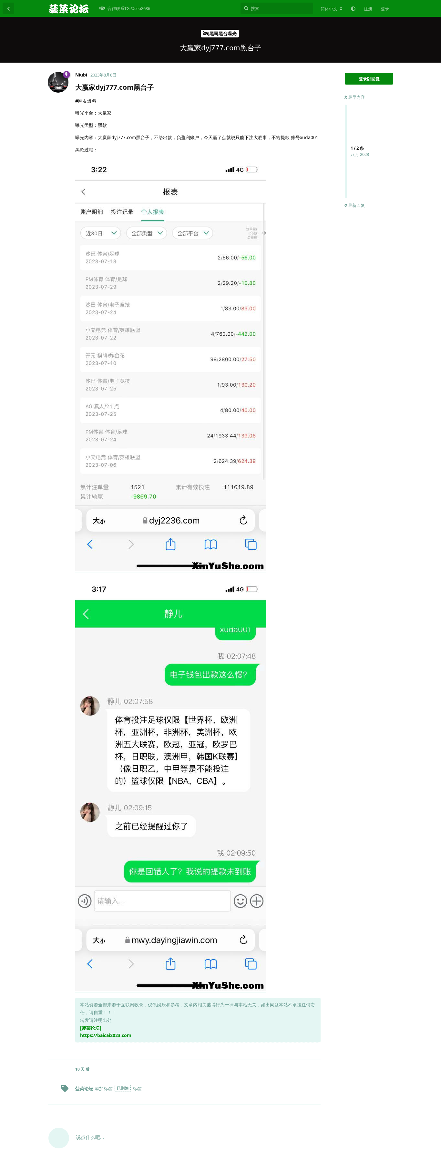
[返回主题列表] (8, 8)
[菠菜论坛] (90, 1028)
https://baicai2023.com (105, 1035)
